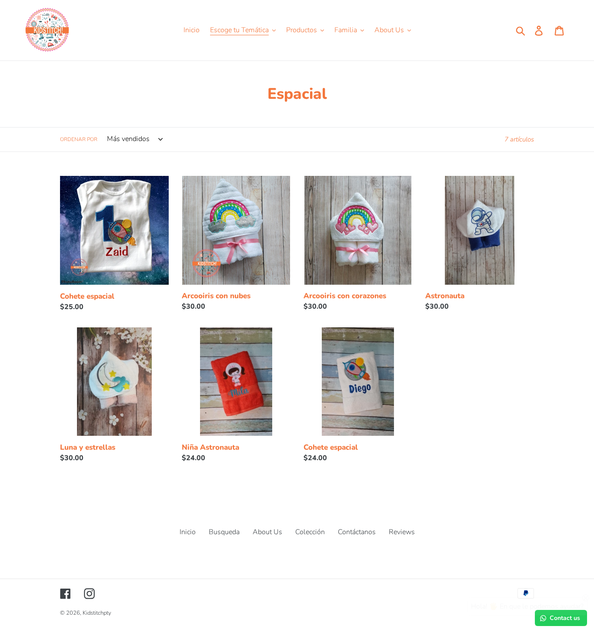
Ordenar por (78, 139)
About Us (267, 532)
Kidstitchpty (97, 613)
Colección (310, 532)
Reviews (402, 532)
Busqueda (224, 532)
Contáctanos (357, 532)
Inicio (188, 532)
